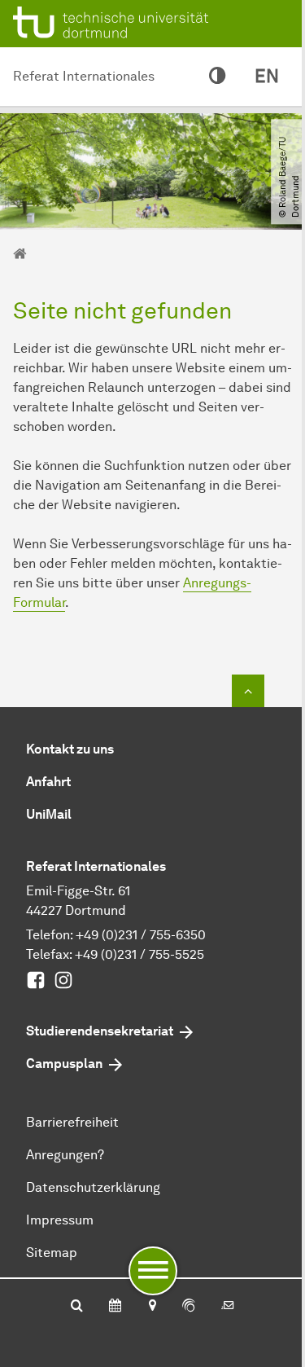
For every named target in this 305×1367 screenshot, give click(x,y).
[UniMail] (227, 1306)
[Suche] (77, 1306)
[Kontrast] (217, 76)
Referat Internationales (84, 76)
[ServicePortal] (188, 1306)
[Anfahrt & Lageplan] (151, 1306)
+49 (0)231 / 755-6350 (141, 935)
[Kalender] (115, 1306)
